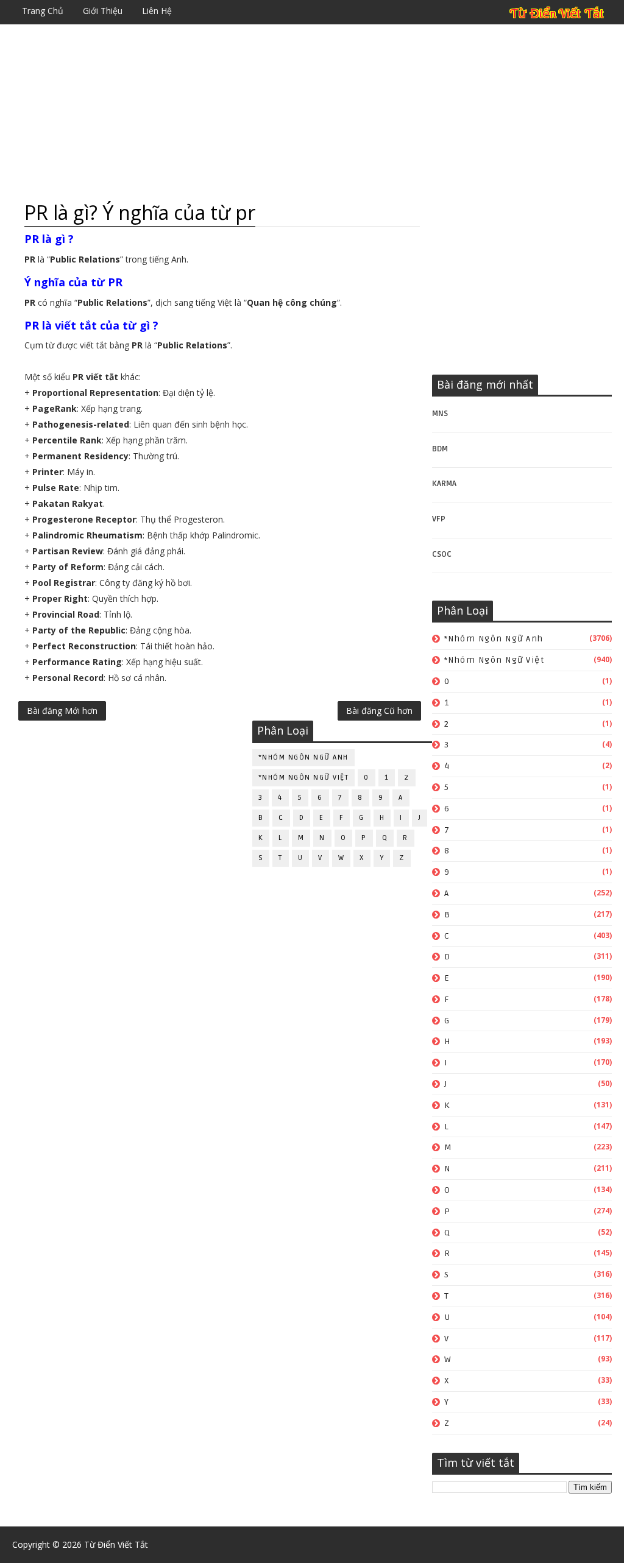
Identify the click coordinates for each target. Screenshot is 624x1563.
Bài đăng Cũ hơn (379, 710)
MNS (440, 413)
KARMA (444, 484)
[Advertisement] (311, 112)
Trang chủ (42, 10)
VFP (438, 519)
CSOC (442, 554)
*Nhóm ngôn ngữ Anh (494, 638)
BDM (440, 449)
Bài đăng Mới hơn (62, 710)
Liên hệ (157, 10)
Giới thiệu (102, 10)
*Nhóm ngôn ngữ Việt (494, 660)
